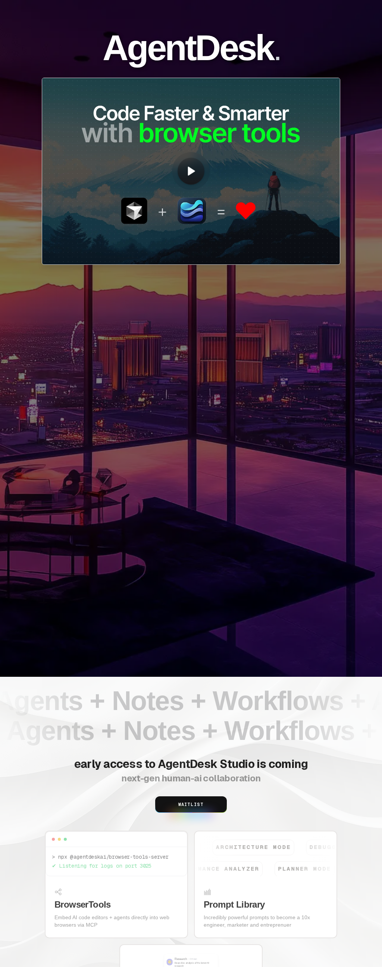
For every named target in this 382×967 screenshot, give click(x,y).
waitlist (191, 804)
